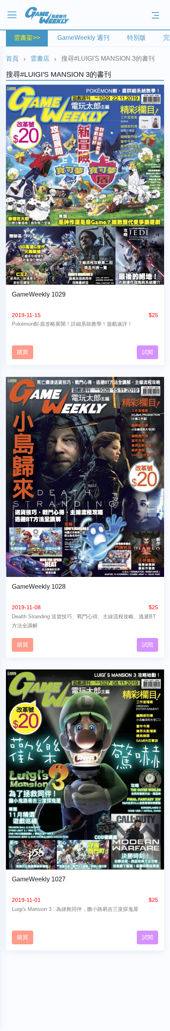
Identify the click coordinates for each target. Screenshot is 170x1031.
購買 (22, 352)
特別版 (136, 37)
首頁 (12, 58)
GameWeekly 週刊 (83, 37)
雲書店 (39, 58)
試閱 (147, 352)
